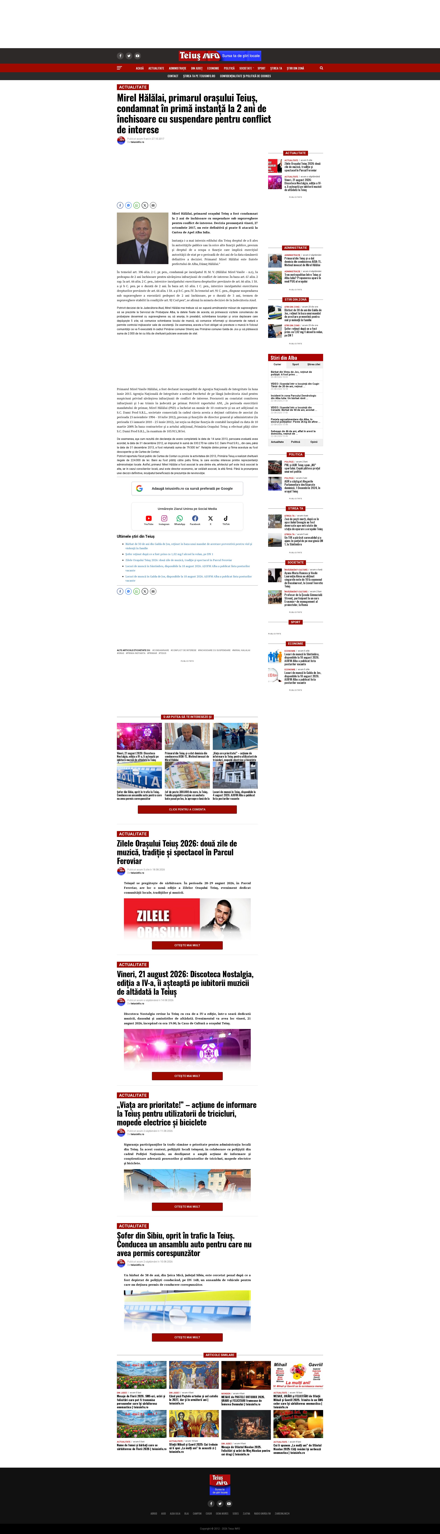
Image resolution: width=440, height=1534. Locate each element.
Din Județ (196, 68)
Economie (213, 68)
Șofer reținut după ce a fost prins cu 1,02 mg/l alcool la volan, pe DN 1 (169, 554)
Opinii (313, 442)
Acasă (140, 68)
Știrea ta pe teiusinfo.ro (199, 76)
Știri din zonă (295, 68)
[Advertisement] (220, 24)
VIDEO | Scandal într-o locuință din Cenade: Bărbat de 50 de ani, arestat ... (294, 408)
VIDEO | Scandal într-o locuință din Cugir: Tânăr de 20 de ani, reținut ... (295, 385)
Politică (229, 68)
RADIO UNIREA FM (262, 1513)
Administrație (177, 68)
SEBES (236, 1513)
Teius (163, 653)
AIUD (163, 1513)
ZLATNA (246, 1513)
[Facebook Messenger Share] (128, 205)
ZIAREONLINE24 (282, 1513)
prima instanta (136, 653)
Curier (277, 364)
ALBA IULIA (175, 1513)
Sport (262, 68)
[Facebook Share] (120, 205)
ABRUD (154, 1513)
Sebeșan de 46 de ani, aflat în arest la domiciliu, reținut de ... (293, 432)
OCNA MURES (222, 1513)
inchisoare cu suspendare (214, 650)
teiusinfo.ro (137, 142)
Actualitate (156, 68)
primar (152, 653)
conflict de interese (184, 650)
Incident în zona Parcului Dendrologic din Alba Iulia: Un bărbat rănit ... (293, 397)
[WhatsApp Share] (136, 205)
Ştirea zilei (313, 364)
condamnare (161, 650)
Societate (245, 68)
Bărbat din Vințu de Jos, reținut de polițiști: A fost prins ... (291, 373)
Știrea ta (276, 68)
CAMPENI (197, 1513)
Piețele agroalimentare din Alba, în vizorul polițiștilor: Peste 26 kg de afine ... (295, 420)
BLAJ (186, 1513)
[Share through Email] (153, 205)
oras (121, 653)
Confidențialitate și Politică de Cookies (245, 76)
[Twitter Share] (145, 205)
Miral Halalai (242, 650)
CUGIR (209, 1513)
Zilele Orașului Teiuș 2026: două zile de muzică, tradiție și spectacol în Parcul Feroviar (178, 560)
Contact (173, 76)
